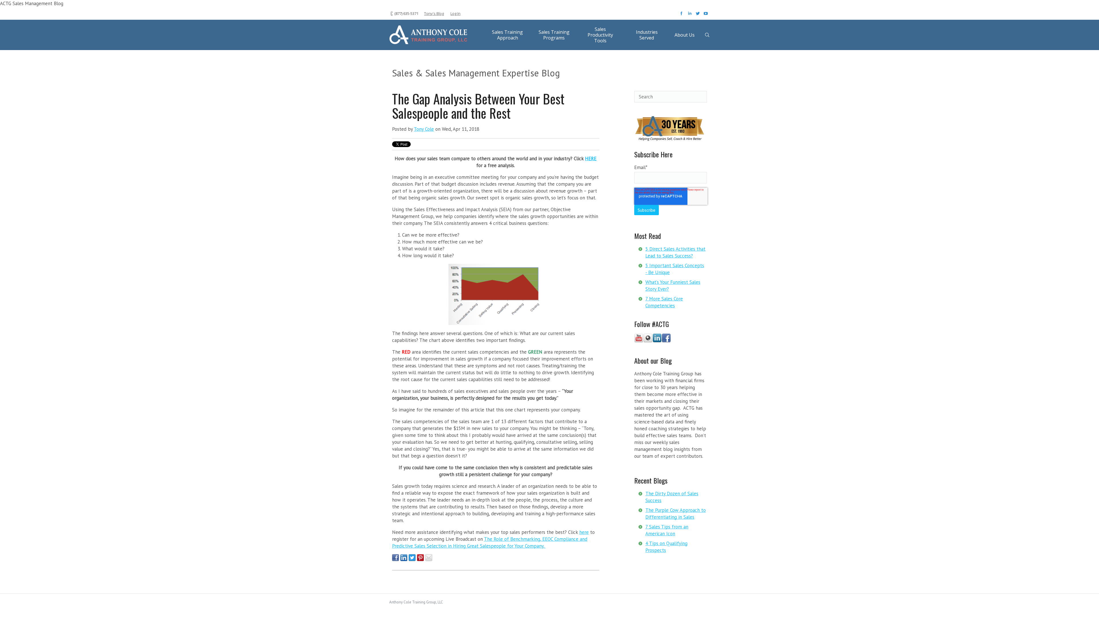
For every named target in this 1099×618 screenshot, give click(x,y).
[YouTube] (705, 15)
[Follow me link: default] (648, 341)
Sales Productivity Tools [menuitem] (600, 35)
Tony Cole (424, 129)
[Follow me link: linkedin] (657, 341)
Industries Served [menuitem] (647, 35)
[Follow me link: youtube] (638, 341)
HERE (590, 158)
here (584, 532)
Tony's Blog (434, 13)
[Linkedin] (690, 15)
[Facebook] (682, 15)
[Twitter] (698, 15)
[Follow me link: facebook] (666, 341)
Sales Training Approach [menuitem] (507, 35)
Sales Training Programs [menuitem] (554, 35)
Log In (455, 13)
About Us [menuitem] (685, 35)
